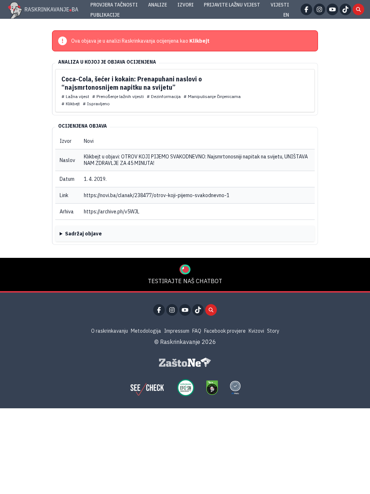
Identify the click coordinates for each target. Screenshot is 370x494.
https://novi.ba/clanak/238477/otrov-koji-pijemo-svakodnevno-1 (156, 195)
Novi (89, 141)
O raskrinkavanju (109, 331)
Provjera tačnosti (114, 4)
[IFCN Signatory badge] (212, 387)
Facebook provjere (225, 331)
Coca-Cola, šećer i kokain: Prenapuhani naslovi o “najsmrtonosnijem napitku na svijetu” (131, 83)
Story (273, 331)
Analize (157, 4)
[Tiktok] (345, 9)
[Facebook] (306, 9)
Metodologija (146, 331)
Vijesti (280, 4)
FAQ (196, 331)
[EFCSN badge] (186, 388)
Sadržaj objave (83, 233)
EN (286, 15)
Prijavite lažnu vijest (232, 4)
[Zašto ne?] (185, 362)
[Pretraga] (358, 9)
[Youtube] (332, 9)
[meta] (235, 387)
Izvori (185, 4)
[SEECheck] (147, 388)
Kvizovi (256, 331)
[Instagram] (319, 9)
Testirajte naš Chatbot (185, 281)
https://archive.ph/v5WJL (111, 211)
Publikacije (105, 15)
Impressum (176, 331)
